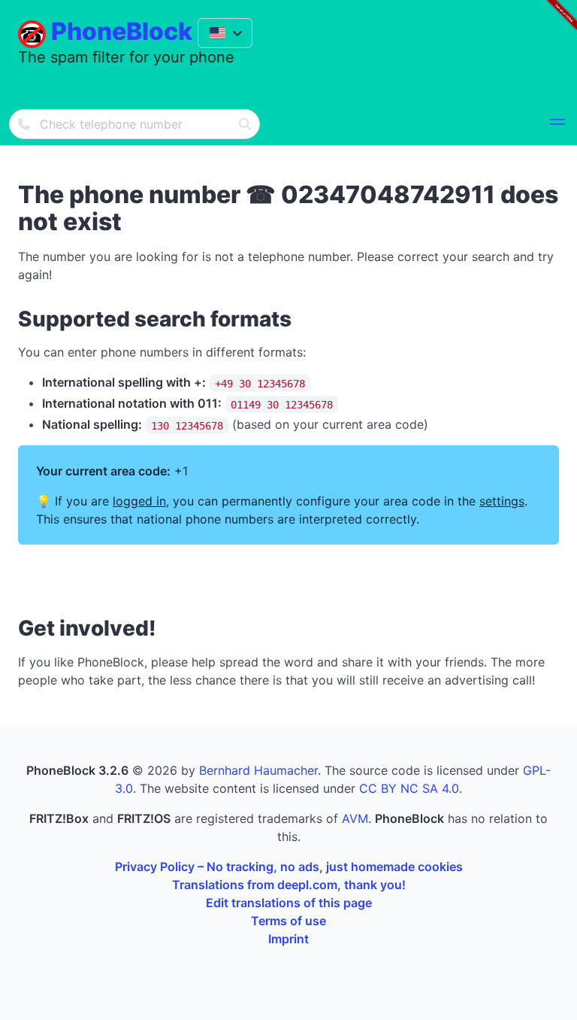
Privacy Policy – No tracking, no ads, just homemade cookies (289, 866)
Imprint (288, 938)
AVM (355, 818)
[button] (557, 124)
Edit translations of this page (289, 902)
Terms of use (288, 920)
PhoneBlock (121, 31)
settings (501, 500)
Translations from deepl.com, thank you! (289, 884)
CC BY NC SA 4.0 (409, 788)
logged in (139, 500)
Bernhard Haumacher (258, 770)
